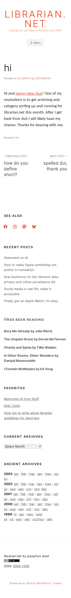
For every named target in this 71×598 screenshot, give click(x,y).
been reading (30, 320)
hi (17, 137)
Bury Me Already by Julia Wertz (28, 331)
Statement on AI (16, 258)
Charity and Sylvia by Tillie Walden (30, 347)
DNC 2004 (12, 406)
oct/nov (38, 519)
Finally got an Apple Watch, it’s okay (31, 301)
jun (56, 474)
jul (5, 479)
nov (37, 489)
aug (13, 489)
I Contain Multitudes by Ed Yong (28, 369)
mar (32, 474)
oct (28, 489)
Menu (37, 42)
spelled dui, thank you (55, 163)
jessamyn (42, 78)
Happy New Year (29, 94)
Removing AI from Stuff (21, 399)
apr (39, 474)
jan (16, 474)
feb (23, 474)
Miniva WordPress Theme (44, 583)
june (39, 514)
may (48, 474)
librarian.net (36, 18)
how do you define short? (16, 166)
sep (21, 489)
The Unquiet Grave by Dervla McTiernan (35, 339)
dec (44, 489)
